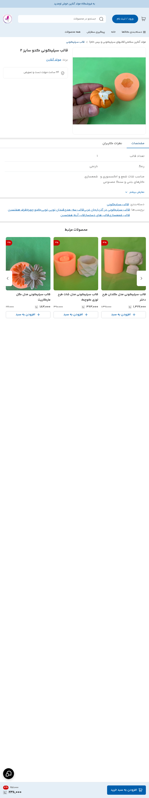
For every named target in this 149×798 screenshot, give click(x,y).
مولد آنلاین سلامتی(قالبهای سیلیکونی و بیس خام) (117, 42)
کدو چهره (34, 209)
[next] (7, 278)
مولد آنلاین (53, 59)
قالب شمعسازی (119, 215)
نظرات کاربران (112, 143)
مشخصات (137, 143)
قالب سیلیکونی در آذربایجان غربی (107, 209)
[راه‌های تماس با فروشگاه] (8, 773)
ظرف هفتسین (17, 209)
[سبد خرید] (143, 19)
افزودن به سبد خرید (124, 790)
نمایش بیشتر (136, 192)
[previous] (141, 278)
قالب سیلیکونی (75, 42)
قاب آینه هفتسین (72, 215)
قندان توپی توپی (52, 209)
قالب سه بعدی (74, 209)
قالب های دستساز (97, 215)
